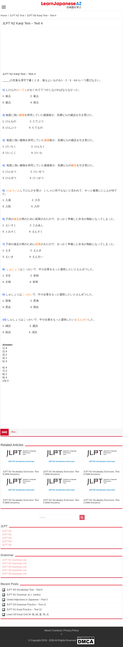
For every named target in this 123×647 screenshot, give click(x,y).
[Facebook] (61, 634)
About (47, 630)
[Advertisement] (61, 50)
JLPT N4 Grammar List (14, 570)
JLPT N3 (7, 538)
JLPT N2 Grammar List (14, 563)
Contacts (57, 630)
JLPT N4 (7, 541)
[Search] (82, 517)
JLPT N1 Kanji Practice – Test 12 (24, 609)
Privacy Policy (71, 630)
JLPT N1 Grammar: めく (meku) (23, 594)
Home (4, 15)
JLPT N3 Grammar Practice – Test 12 (26, 604)
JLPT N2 (7, 534)
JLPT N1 (7, 531)
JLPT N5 (7, 545)
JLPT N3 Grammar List (14, 567)
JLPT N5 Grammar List (14, 573)
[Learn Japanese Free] (61, 4)
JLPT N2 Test (17, 15)
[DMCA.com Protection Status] (86, 640)
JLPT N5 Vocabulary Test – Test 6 (24, 589)
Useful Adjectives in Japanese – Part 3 (27, 599)
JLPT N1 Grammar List (14, 560)
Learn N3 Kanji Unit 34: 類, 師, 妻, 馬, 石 (28, 614)
